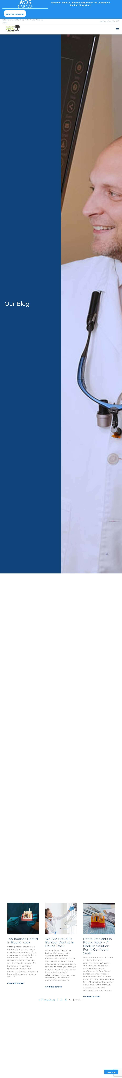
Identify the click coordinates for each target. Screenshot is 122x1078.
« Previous (47, 999)
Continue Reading (15, 983)
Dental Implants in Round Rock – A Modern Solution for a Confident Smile (97, 946)
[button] (117, 28)
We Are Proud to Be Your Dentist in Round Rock (59, 942)
